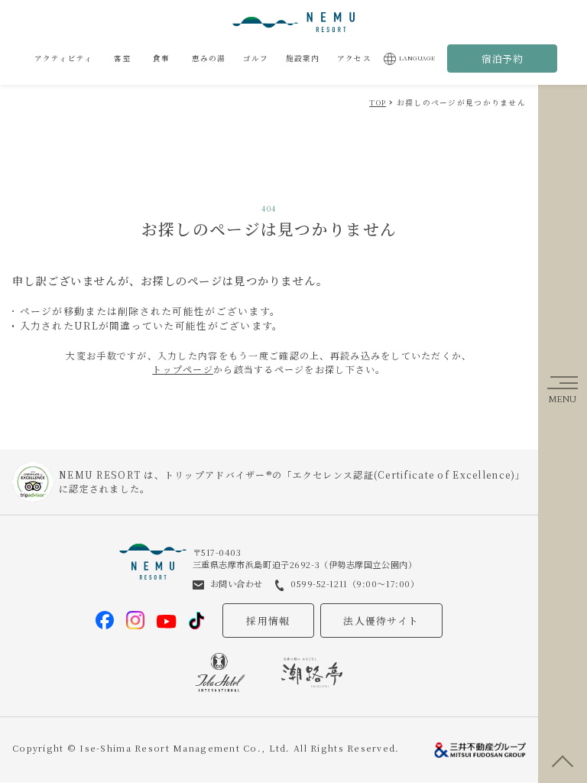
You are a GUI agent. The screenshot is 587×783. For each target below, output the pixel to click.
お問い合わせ (236, 583)
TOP (377, 102)
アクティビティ (63, 58)
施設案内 (303, 58)
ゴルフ (256, 58)
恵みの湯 (209, 58)
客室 (122, 58)
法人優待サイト (381, 620)
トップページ (182, 368)
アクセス (354, 58)
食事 (161, 58)
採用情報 (268, 620)
